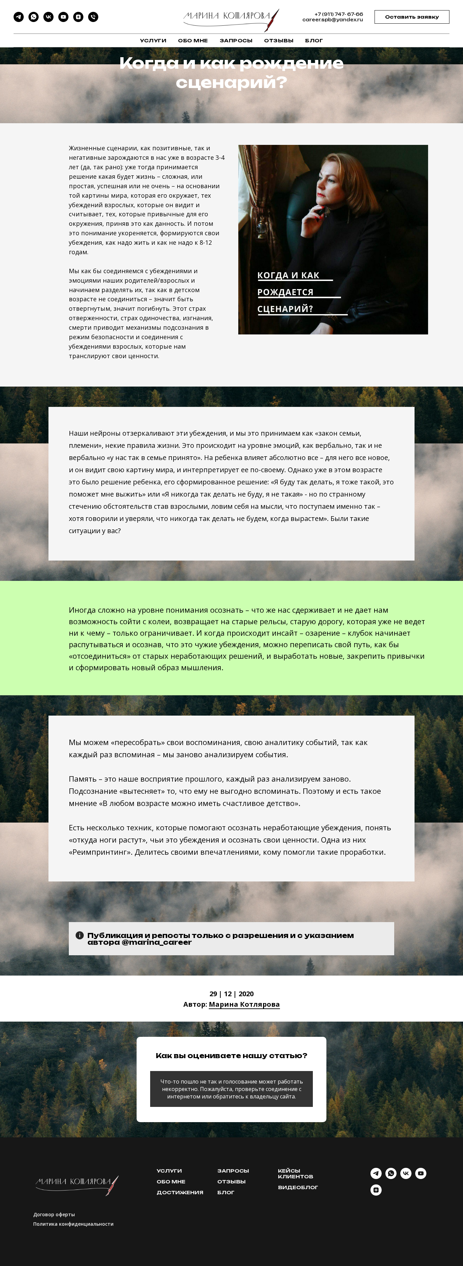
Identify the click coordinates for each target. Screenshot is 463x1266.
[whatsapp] (391, 1177)
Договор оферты (54, 1214)
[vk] (405, 1177)
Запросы (236, 40)
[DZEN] (78, 20)
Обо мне (193, 40)
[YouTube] (63, 20)
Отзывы (279, 40)
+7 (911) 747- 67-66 (339, 14)
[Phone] (93, 20)
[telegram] (376, 1177)
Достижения (180, 1192)
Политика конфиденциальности (73, 1224)
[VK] (48, 20)
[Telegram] (19, 20)
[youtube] (420, 1177)
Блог (314, 40)
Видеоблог (298, 1187)
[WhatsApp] (33, 20)
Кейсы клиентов (295, 1173)
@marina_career (157, 942)
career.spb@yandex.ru (332, 19)
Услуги (153, 40)
